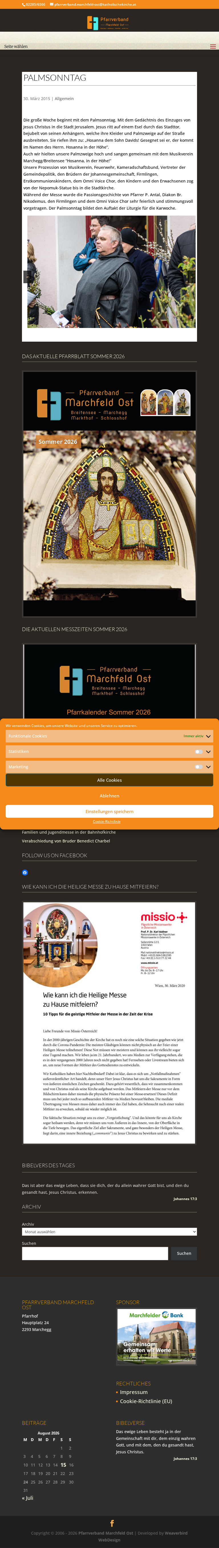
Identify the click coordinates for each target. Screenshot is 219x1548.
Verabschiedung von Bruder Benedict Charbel (66, 841)
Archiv (28, 1224)
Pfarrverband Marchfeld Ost (105, 1533)
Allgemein (64, 98)
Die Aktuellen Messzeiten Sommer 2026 (74, 629)
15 (63, 1465)
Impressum (134, 1392)
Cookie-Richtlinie (107, 821)
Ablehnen (109, 796)
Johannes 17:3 (185, 1198)
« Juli (27, 1497)
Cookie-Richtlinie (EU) (146, 1401)
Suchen (29, 1243)
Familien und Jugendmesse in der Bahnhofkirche (69, 832)
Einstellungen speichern (109, 811)
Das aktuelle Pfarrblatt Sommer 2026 (73, 356)
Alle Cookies (109, 780)
